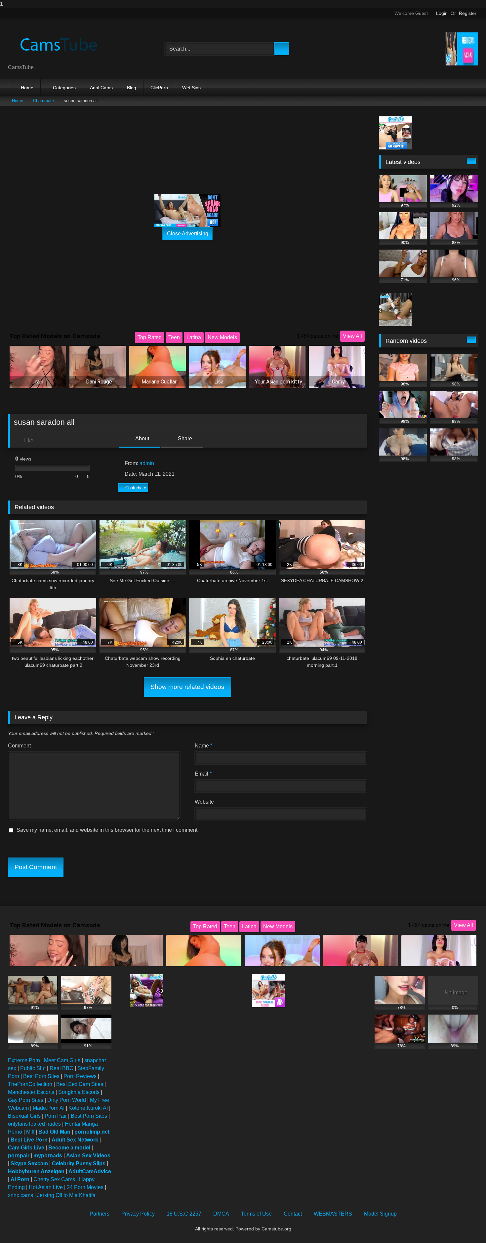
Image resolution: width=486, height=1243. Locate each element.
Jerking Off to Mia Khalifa (66, 1195)
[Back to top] (466, 1225)
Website (204, 802)
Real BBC (61, 1068)
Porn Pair (56, 1116)
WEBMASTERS (333, 1214)
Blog (131, 87)
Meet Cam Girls (62, 1060)
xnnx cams (20, 1195)
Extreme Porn (24, 1060)
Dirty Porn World (66, 1100)
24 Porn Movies (85, 1187)
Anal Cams (101, 87)
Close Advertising (187, 233)
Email (203, 774)
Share (184, 438)
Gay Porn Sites (25, 1100)
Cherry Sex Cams (54, 1179)
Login (442, 13)
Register (467, 13)
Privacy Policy (138, 1214)
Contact (293, 1214)
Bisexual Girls (24, 1116)
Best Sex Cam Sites (79, 1084)
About (141, 438)
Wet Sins (191, 87)
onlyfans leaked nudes (34, 1124)
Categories (64, 87)
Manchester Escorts (31, 1092)
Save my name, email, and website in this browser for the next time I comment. (108, 830)
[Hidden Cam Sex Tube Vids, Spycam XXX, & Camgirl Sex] (57, 43)
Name (203, 745)
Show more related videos (187, 686)
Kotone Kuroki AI (88, 1108)
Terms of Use (256, 1214)
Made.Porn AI (48, 1108)
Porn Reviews (80, 1076)
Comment (19, 745)
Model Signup (380, 1214)
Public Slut (33, 1068)
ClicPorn (159, 87)
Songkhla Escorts (79, 1092)
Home (27, 87)
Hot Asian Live (46, 1187)
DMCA (221, 1214)
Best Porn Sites (41, 1076)
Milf (30, 1132)
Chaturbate (43, 100)
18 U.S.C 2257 (184, 1214)
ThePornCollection (30, 1084)
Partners (99, 1214)
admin (147, 463)
